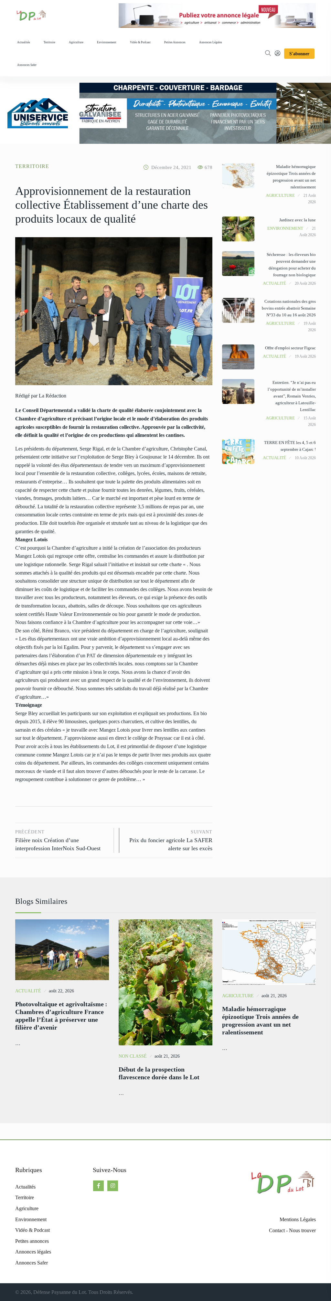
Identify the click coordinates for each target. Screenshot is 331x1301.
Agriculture (76, 42)
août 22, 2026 (61, 991)
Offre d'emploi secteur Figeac (290, 347)
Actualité (274, 283)
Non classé (133, 1056)
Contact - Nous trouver (292, 1230)
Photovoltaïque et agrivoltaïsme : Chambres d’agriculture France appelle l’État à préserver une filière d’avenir (61, 1015)
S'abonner (299, 53)
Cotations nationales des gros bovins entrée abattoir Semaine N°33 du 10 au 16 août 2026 (289, 308)
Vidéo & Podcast (140, 42)
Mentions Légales (298, 1219)
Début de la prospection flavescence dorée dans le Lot (159, 1073)
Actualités (23, 42)
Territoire (49, 42)
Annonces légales (210, 42)
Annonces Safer (27, 65)
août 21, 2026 (167, 1056)
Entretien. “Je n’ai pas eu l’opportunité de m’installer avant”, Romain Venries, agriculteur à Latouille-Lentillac (292, 396)
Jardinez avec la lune (297, 219)
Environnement (106, 42)
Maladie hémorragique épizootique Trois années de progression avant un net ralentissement (260, 1020)
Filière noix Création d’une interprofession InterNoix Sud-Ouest (58, 840)
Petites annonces (175, 42)
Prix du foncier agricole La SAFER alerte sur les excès (170, 840)
